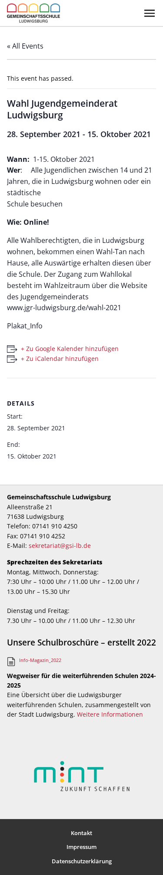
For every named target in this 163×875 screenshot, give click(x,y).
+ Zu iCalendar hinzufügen (60, 358)
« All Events (25, 46)
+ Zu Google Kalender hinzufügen (70, 348)
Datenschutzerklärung (82, 861)
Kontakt (81, 833)
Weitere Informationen (110, 714)
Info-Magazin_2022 (40, 660)
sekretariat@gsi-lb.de (60, 545)
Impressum (81, 847)
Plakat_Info (25, 326)
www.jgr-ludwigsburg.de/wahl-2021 (64, 307)
